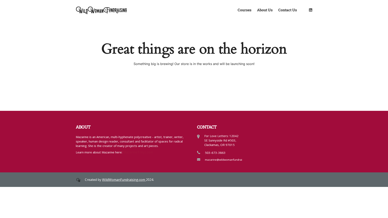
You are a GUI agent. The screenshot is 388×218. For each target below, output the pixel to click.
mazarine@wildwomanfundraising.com (229, 159)
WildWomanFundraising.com (124, 179)
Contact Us (287, 9)
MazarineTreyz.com (138, 152)
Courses (244, 9)
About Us (265, 9)
